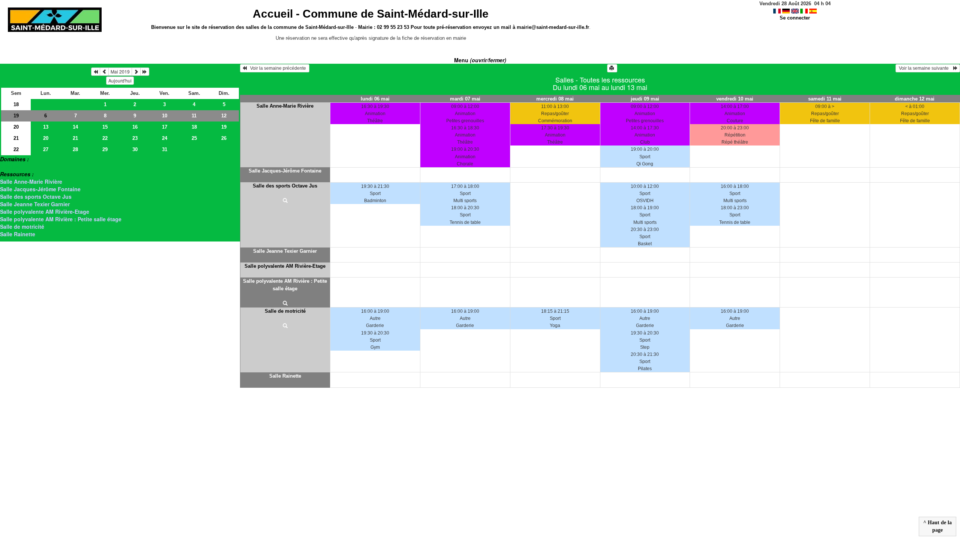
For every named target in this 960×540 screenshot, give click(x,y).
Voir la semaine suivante (925, 68)
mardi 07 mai (465, 99)
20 (16, 127)
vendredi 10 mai (734, 99)
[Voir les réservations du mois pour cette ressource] (104, 72)
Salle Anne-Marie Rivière (31, 181)
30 (135, 149)
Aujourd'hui (120, 80)
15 (105, 127)
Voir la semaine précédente (277, 68)
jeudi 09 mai (645, 99)
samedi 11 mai (825, 99)
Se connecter (795, 18)
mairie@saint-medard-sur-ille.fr (553, 27)
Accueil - (371, 14)
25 (194, 138)
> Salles (10, 166)
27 (45, 149)
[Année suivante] (144, 72)
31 (164, 149)
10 (164, 115)
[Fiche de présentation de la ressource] (285, 201)
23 (135, 138)
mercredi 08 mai (555, 99)
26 (223, 138)
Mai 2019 (120, 71)
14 (75, 127)
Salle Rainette (17, 234)
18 (16, 104)
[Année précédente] (95, 72)
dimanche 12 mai (914, 99)
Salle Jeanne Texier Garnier (35, 204)
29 (105, 149)
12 (223, 115)
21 (16, 138)
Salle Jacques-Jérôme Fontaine (40, 189)
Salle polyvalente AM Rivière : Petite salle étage (61, 219)
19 (16, 115)
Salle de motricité (22, 226)
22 (105, 138)
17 (164, 127)
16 (135, 127)
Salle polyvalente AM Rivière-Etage (44, 211)
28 (75, 149)
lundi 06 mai (375, 99)
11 (194, 115)
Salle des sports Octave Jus (36, 196)
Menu (480, 60)
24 (164, 138)
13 (45, 127)
